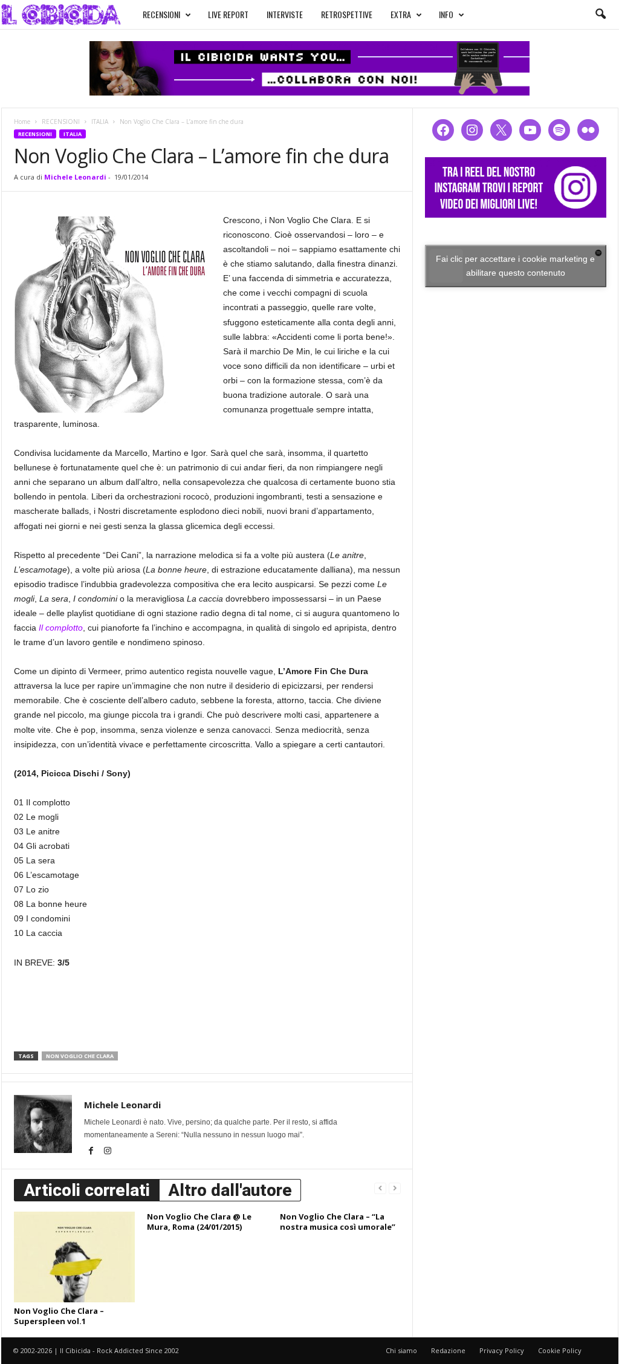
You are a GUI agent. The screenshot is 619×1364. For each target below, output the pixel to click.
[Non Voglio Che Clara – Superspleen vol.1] (74, 1257)
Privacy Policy (501, 1350)
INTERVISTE (285, 14)
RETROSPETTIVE (346, 14)
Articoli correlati (87, 1190)
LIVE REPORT (228, 14)
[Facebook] (92, 1152)
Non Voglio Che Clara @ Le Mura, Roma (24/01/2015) (199, 1221)
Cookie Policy (560, 1350)
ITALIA (99, 121)
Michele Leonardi (75, 176)
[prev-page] (380, 1187)
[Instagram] (107, 1152)
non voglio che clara (80, 1056)
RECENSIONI (161, 14)
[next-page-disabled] (395, 1187)
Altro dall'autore (230, 1190)
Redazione (448, 1350)
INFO (446, 14)
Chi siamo (401, 1350)
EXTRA (401, 14)
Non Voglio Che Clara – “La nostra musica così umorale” (337, 1221)
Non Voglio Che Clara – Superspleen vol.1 (59, 1316)
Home (22, 121)
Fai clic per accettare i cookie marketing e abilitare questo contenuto (515, 266)
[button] (600, 14)
